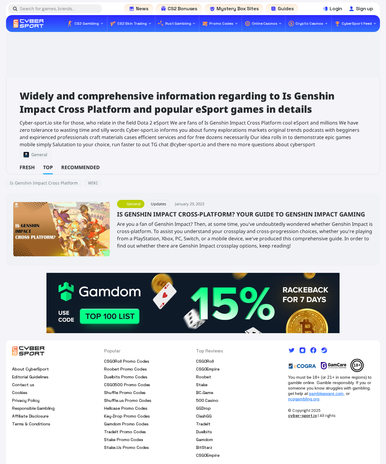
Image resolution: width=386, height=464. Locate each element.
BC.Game (204, 392)
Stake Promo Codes (123, 439)
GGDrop (203, 408)
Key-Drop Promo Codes (127, 416)
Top (48, 167)
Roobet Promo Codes (125, 369)
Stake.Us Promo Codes (126, 447)
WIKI (93, 183)
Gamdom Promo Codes (126, 424)
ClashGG (204, 416)
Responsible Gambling (33, 408)
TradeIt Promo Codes (125, 431)
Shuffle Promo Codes (125, 392)
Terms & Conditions (31, 424)
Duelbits (204, 431)
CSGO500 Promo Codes (127, 384)
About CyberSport (30, 369)
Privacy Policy (26, 400)
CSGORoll (205, 361)
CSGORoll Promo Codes (126, 361)
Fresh (27, 167)
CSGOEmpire (208, 369)
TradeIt (203, 424)
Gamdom (204, 439)
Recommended (80, 167)
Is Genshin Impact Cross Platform (44, 183)
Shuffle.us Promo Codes (127, 400)
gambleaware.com (326, 393)
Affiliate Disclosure (30, 416)
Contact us (23, 384)
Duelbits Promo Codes (125, 377)
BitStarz (204, 447)
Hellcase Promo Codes (125, 408)
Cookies (19, 392)
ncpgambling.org (303, 398)
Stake (201, 384)
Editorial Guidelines (30, 377)
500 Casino (207, 400)
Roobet (203, 377)
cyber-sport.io (302, 415)
